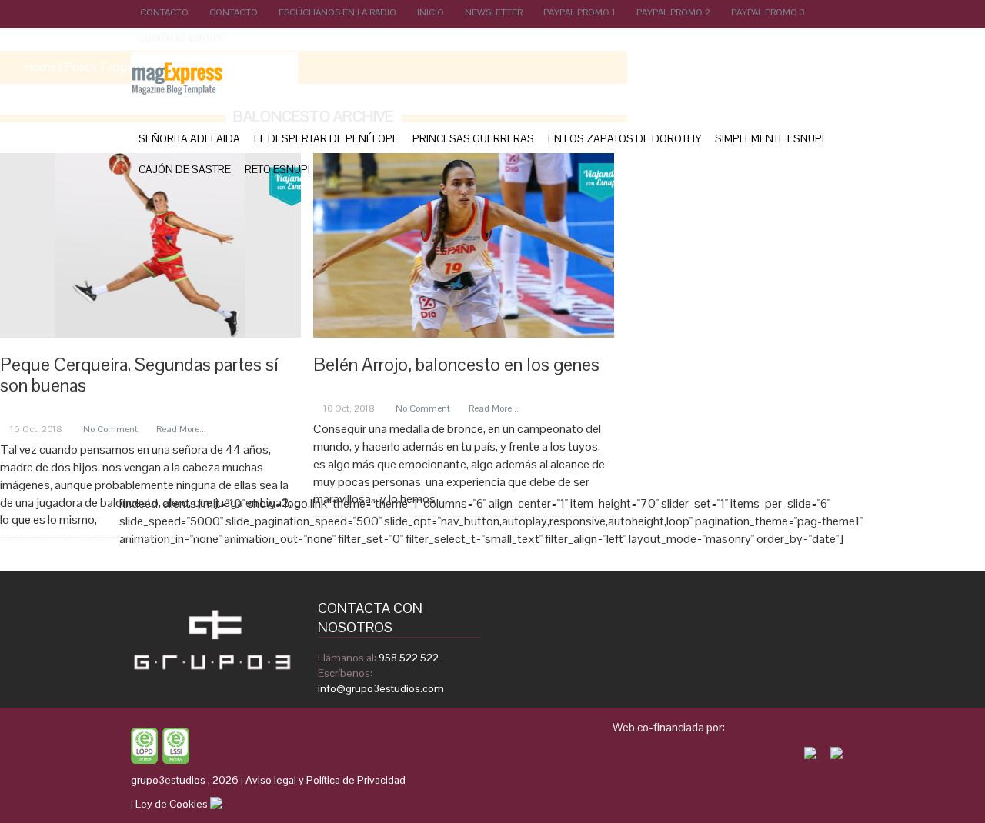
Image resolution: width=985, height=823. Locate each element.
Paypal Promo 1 (579, 12)
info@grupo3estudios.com (381, 688)
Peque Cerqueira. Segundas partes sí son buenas (139, 374)
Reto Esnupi (277, 169)
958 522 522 (409, 658)
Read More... (181, 429)
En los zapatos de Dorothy (624, 138)
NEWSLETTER (494, 12)
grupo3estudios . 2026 (185, 780)
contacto (233, 12)
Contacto (164, 12)
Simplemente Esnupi (769, 138)
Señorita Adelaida (189, 138)
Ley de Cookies (171, 804)
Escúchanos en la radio (337, 12)
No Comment (110, 429)
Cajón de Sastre (185, 169)
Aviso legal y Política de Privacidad (325, 780)
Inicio (430, 12)
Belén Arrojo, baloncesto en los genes (456, 364)
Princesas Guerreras (473, 138)
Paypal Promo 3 (768, 12)
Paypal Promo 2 (673, 12)
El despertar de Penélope (326, 138)
